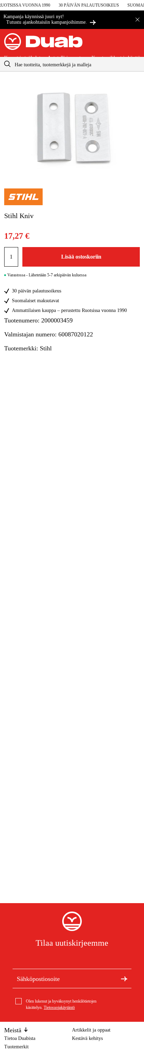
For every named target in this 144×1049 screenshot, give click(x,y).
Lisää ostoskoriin (81, 257)
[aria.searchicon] (7, 64)
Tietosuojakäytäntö (59, 1007)
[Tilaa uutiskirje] (124, 978)
